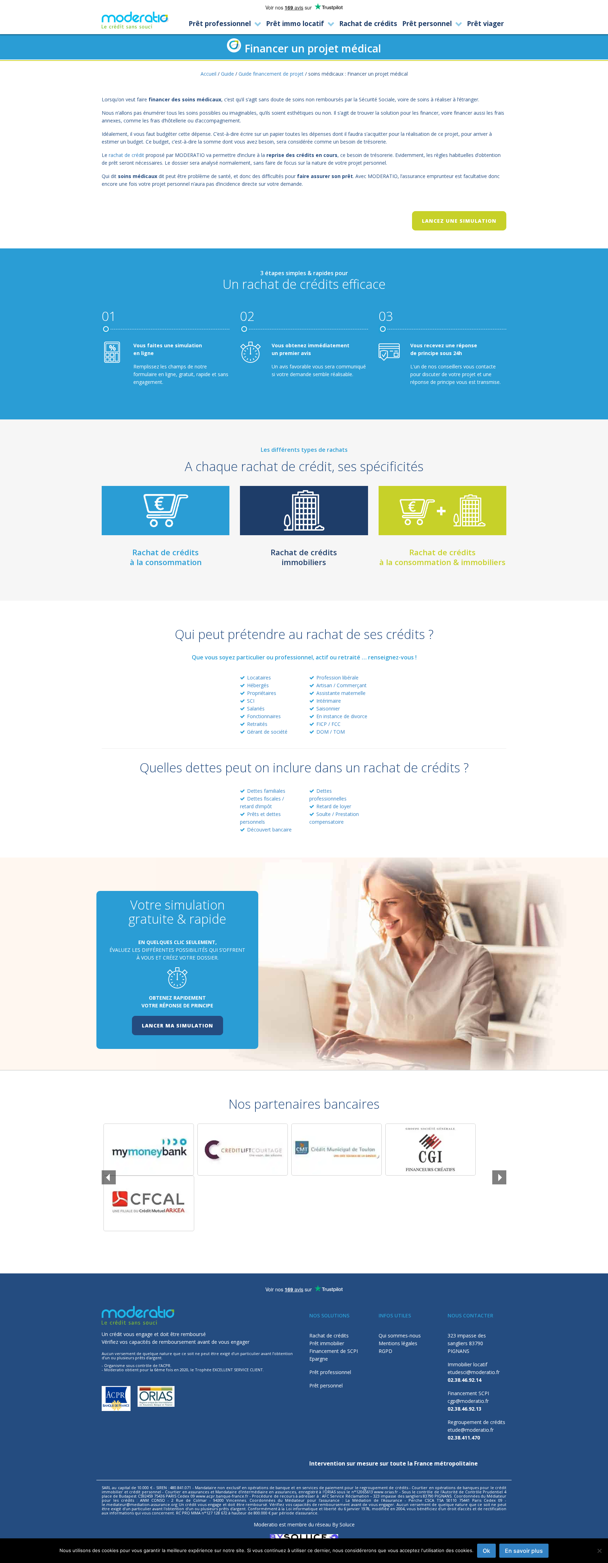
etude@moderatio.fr (471, 1429)
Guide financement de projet (271, 73)
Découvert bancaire (269, 829)
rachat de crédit (126, 155)
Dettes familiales (266, 790)
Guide (227, 73)
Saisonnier (328, 708)
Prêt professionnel (330, 1372)
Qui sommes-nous (400, 1335)
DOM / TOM (330, 731)
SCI (250, 700)
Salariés (256, 708)
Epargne (318, 1358)
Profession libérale (337, 677)
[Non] (599, 1550)
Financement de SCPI (333, 1351)
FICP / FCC (328, 724)
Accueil (208, 73)
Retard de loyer (333, 806)
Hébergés (258, 685)
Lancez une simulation (459, 220)
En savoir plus (524, 1550)
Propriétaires (261, 693)
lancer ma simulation (177, 1025)
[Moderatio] (135, 20)
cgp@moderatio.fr (468, 1401)
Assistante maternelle (341, 693)
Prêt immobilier (326, 1343)
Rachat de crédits (329, 1335)
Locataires (259, 677)
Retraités (257, 724)
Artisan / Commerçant (341, 685)
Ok (486, 1550)
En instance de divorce (341, 716)
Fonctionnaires (264, 716)
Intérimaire (328, 700)
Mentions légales (398, 1343)
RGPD (385, 1351)
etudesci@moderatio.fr (474, 1372)
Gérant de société (267, 731)
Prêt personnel (326, 1385)
